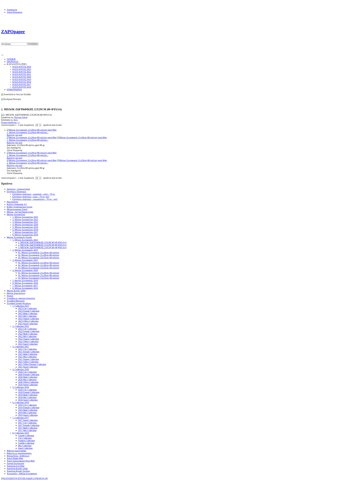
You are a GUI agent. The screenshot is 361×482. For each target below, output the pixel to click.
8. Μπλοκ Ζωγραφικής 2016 (25, 288)
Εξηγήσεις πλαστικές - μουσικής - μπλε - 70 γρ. (33, 194)
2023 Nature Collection (28, 318)
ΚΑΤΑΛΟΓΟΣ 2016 (21, 87)
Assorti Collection (26, 435)
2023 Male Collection (27, 313)
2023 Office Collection (28, 321)
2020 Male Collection (27, 377)
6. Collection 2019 (20, 402)
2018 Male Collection (27, 395)
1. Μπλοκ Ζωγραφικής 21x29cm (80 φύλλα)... (27, 132)
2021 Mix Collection (27, 357)
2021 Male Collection (27, 354)
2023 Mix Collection (27, 316)
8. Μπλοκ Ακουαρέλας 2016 (25, 235)
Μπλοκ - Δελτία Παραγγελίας (20, 212)
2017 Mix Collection (27, 430)
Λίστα (24, 117)
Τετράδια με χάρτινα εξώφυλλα (21, 298)
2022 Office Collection (28, 341)
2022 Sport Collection (28, 344)
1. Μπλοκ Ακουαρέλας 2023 (25, 217)
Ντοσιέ (10, 296)
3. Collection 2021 (20, 346)
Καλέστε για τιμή (14, 135)
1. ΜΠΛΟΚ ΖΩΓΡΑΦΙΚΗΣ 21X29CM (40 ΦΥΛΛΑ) (42, 242)
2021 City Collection (27, 349)
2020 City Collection (27, 372)
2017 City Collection (27, 423)
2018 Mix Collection (27, 397)
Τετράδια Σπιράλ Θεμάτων (19, 303)
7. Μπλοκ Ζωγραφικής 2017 (25, 285)
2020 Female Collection (28, 374)
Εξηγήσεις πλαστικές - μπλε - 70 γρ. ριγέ (30, 196)
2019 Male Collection (27, 410)
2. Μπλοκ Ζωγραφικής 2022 (25, 250)
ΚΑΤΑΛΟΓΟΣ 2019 (21, 79)
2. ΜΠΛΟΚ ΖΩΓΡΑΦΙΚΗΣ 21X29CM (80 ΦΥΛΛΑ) (42, 245)
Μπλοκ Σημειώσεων (16, 293)
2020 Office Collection (28, 382)
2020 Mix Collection (27, 379)
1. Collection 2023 (20, 306)
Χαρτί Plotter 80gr (15, 458)
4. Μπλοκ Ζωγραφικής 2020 (25, 270)
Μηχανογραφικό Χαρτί (17, 209)
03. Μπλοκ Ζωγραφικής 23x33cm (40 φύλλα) (38, 257)
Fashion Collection (26, 440)
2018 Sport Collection (28, 400)
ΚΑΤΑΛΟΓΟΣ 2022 (21, 72)
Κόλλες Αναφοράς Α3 (17, 204)
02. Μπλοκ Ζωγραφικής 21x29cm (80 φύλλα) (38, 255)
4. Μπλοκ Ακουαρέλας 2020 (25, 224)
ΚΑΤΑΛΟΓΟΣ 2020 (21, 77)
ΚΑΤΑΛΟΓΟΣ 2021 (21, 74)
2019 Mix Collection (27, 412)
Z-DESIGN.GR (86, 478)
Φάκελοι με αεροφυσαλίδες (19, 453)
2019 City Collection (27, 405)
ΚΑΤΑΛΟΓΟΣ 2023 (21, 69)
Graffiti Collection (26, 443)
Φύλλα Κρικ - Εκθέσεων (18, 456)
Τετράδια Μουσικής (16, 301)
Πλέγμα (17, 117)
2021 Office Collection (28, 362)
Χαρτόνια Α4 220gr (15, 466)
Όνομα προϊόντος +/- (10, 122)
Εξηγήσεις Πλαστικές (16, 191)
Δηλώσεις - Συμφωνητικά (18, 189)
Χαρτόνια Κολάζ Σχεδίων (18, 471)
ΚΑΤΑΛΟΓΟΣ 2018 (21, 82)
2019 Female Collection (28, 407)
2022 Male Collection (27, 334)
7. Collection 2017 (20, 418)
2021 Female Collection (28, 351)
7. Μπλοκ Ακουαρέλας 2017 (25, 232)
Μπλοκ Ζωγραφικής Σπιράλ (19, 237)
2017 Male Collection (27, 428)
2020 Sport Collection (28, 384)
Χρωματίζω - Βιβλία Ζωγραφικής (22, 473)
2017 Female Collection (28, 425)
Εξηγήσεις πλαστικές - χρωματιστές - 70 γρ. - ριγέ (34, 199)
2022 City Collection (27, 329)
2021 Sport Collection (28, 367)
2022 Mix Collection (27, 336)
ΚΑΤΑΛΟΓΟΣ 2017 (21, 84)
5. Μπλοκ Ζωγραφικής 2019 (25, 280)
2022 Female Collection (28, 331)
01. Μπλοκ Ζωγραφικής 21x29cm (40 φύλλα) (38, 252)
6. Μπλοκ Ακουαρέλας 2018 (25, 230)
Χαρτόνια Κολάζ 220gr (17, 468)
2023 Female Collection (28, 311)
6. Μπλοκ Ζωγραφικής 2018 (25, 283)
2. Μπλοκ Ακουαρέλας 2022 (25, 219)
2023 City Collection (27, 308)
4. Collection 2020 (20, 369)
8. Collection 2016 (20, 433)
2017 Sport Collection (28, 420)
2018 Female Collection (28, 392)
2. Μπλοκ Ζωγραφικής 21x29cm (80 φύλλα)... (27, 155)
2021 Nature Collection (28, 359)
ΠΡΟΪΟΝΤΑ (12, 61)
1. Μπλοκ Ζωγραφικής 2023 (25, 240)
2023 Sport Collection (28, 324)
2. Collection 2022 (20, 326)
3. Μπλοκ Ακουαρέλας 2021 (25, 222)
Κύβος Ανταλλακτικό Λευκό (19, 207)
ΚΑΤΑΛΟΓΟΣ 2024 (21, 66)
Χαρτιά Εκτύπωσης (15, 463)
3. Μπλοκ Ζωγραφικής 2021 (25, 260)
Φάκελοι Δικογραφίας (16, 451)
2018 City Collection (27, 390)
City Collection (25, 438)
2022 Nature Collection (28, 339)
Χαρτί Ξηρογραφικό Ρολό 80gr (21, 461)
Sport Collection (25, 448)
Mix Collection (24, 445)
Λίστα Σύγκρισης (14, 12)
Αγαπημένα (12, 9)
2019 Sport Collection (28, 415)
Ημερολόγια (12, 202)
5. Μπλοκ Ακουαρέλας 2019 (25, 227)
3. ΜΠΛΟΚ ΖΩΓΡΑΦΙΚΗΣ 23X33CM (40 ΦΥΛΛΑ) (42, 247)
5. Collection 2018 (20, 387)
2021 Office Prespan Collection (32, 364)
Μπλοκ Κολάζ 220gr (16, 290)
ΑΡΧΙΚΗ (11, 59)
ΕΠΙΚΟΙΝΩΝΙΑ (14, 89)
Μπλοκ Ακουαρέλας (16, 214)
